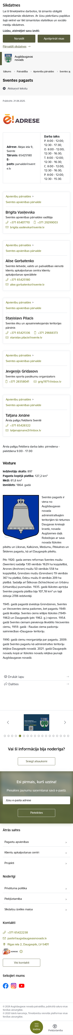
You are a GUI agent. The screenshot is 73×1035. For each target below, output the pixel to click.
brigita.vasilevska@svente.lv (27, 227)
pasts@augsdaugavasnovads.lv (27, 938)
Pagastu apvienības (16, 842)
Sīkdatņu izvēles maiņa (18, 909)
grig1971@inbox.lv (49, 381)
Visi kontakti (21, 962)
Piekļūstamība (13, 899)
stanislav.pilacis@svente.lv (26, 337)
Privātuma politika (15, 888)
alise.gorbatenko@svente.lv (27, 284)
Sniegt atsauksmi (36, 761)
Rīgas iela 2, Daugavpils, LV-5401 (28, 944)
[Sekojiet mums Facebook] (5, 986)
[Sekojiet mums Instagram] (13, 985)
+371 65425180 (20, 279)
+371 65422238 (17, 932)
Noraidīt (19, 38)
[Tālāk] (65, 722)
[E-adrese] (10, 951)
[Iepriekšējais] (8, 722)
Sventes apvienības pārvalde (23, 202)
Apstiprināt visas (54, 38)
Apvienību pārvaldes (18, 196)
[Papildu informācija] (21, 951)
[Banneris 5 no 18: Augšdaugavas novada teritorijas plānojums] (36, 722)
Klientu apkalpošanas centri (21, 852)
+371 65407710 (20, 222)
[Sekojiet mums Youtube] (22, 985)
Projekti (9, 863)
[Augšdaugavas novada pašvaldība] (33, 62)
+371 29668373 (48, 333)
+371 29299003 (47, 222)
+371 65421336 (20, 333)
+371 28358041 (19, 381)
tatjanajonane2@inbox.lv (25, 430)
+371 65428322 (20, 425)
